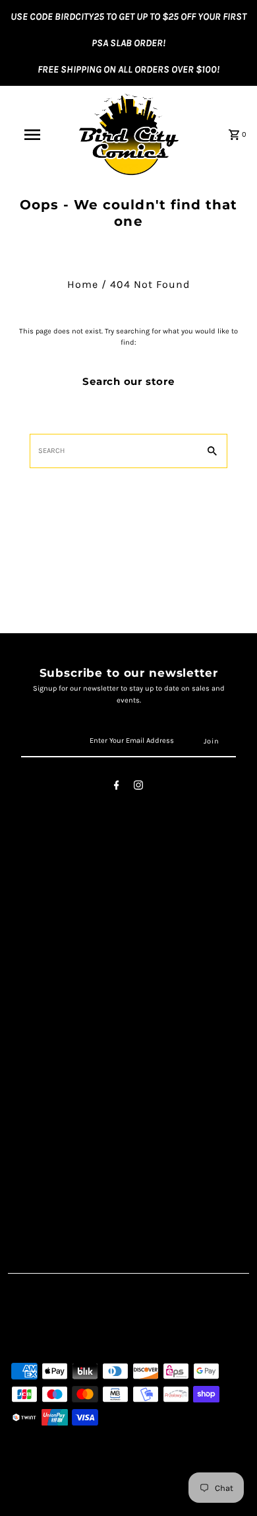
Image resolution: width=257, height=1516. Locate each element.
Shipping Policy (48, 944)
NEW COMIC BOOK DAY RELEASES (90, 1161)
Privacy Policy (43, 930)
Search (27, 901)
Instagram (36, 1045)
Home (82, 284)
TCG (20, 1146)
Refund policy (43, 973)
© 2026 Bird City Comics (55, 1502)
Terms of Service (50, 915)
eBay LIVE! (34, 1189)
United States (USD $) (75, 1331)
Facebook (33, 1031)
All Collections (44, 958)
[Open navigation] (31, 134)
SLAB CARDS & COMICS (67, 1132)
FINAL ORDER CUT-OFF (62, 1175)
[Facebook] (116, 787)
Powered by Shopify (139, 1502)
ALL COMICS (39, 1117)
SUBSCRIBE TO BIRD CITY (69, 1204)
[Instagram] (138, 787)
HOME (25, 1103)
